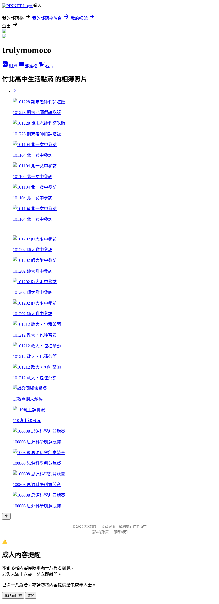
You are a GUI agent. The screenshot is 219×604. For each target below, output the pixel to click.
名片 (49, 66)
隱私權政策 (100, 532)
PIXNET (90, 526)
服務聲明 (121, 532)
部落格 (31, 66)
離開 (30, 596)
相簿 (13, 66)
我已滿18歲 (13, 596)
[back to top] (6, 516)
